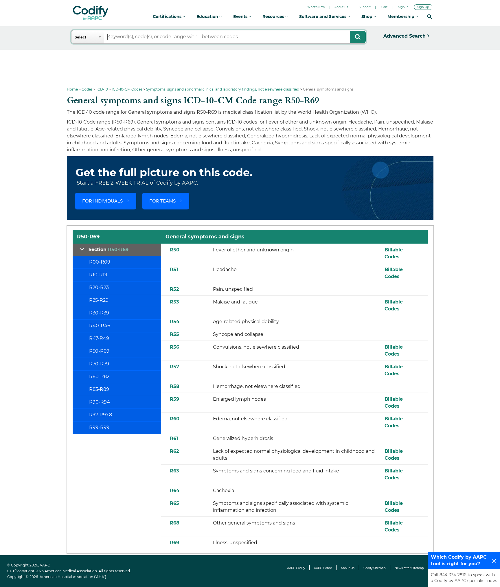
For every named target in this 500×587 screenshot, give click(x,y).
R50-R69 (99, 351)
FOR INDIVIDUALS (102, 201)
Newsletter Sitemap (409, 568)
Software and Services (323, 16)
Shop (367, 16)
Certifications (168, 16)
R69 (174, 542)
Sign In (403, 7)
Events (241, 16)
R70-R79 (99, 364)
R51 (174, 269)
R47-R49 (99, 338)
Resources (273, 16)
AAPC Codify (296, 568)
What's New (316, 7)
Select (80, 37)
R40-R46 (99, 325)
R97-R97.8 (100, 414)
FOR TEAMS (162, 201)
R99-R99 (99, 427)
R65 (174, 503)
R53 (174, 302)
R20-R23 (99, 287)
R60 (174, 419)
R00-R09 (99, 262)
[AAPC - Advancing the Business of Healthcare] (90, 13)
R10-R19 (98, 274)
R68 (174, 523)
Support (365, 7)
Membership (401, 16)
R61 (174, 438)
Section (108, 249)
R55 (174, 334)
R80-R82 (99, 376)
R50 (174, 250)
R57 (174, 366)
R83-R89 (99, 389)
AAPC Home (323, 568)
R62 (174, 451)
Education (207, 16)
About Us (341, 7)
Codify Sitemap (374, 568)
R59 (174, 399)
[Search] (429, 16)
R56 (174, 347)
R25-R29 (99, 300)
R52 (174, 289)
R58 (174, 386)
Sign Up (423, 7)
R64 (174, 490)
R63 (174, 471)
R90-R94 (99, 402)
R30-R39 (99, 313)
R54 (174, 321)
